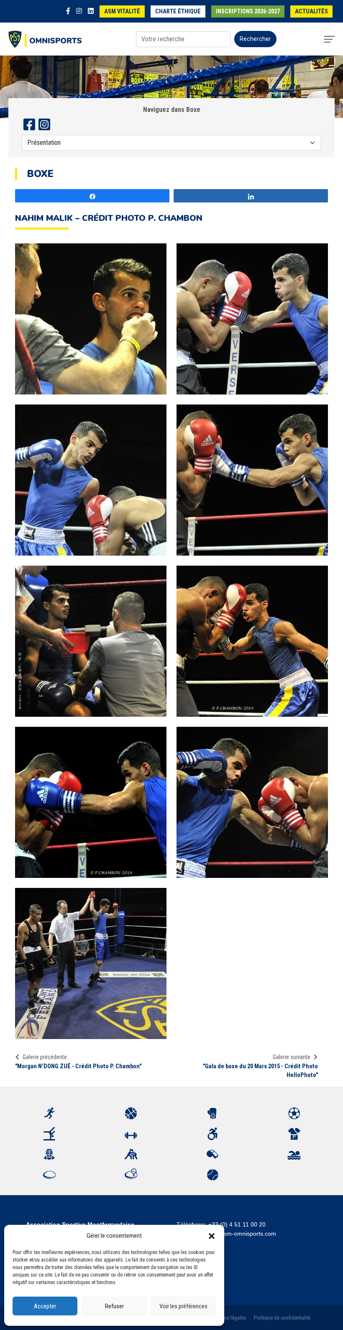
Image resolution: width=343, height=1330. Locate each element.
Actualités (311, 11)
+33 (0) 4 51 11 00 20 (237, 1224)
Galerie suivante (291, 1057)
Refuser (114, 1306)
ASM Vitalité (122, 11)
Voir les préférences (183, 1306)
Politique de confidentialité (282, 1318)
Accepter (45, 1306)
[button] (211, 1235)
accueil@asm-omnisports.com (236, 1233)
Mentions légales (228, 1318)
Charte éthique (178, 11)
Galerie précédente (45, 1057)
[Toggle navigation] (329, 39)
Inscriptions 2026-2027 (248, 11)
